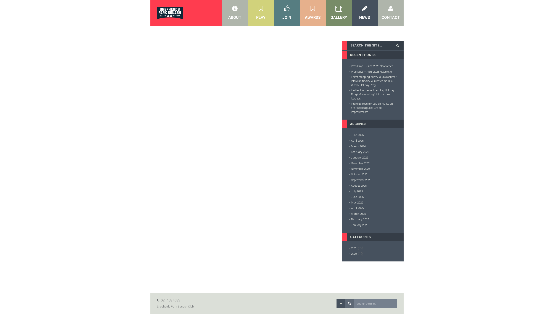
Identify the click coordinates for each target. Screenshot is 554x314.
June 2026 (357, 135)
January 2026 (359, 157)
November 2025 (360, 168)
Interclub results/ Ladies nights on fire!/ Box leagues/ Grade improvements (372, 108)
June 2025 (357, 197)
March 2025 (358, 213)
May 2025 (357, 202)
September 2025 (361, 180)
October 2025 (359, 174)
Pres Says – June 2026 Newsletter (372, 66)
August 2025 (359, 185)
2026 (354, 253)
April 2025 (357, 208)
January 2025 (359, 225)
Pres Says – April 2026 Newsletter (372, 71)
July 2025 (357, 191)
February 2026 (360, 152)
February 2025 (360, 219)
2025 (354, 248)
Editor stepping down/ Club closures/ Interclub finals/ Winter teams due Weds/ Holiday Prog (374, 81)
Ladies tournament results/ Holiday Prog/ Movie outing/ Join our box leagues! (372, 94)
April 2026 (357, 140)
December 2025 (360, 163)
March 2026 (358, 146)
